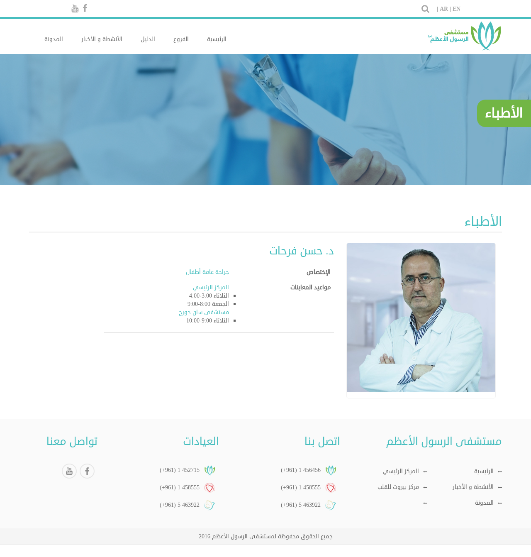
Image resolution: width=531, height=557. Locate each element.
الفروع (181, 39)
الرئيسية (217, 39)
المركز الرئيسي (401, 471)
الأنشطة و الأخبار (101, 39)
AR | (445, 9)
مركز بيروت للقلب (398, 487)
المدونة (53, 39)
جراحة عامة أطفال (207, 272)
